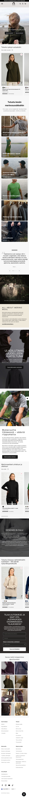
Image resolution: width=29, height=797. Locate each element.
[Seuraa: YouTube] (9, 785)
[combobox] (14, 644)
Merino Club (18, 728)
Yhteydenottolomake (5, 776)
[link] (7, 668)
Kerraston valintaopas (6, 753)
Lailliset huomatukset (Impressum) (20, 756)
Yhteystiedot (18, 742)
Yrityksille (3, 733)
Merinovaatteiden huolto (6, 757)
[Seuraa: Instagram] (6, 785)
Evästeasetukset (19, 767)
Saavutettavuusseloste (21, 765)
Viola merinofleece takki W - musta (10, 508)
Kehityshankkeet (4, 730)
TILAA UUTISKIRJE (14, 649)
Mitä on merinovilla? (5, 748)
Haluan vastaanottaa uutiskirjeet (11, 641)
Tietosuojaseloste (19, 759)
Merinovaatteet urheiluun (10, 456)
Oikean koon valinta (5, 762)
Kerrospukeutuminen (5, 760)
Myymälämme (4, 726)
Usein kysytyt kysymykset (6, 778)
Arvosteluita (18, 735)
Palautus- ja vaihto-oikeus (21, 753)
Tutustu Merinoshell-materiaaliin (14, 367)
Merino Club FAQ (19, 730)
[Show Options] (24, 644)
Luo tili (17, 726)
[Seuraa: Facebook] (2, 785)
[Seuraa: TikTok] (12, 785)
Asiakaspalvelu (4, 774)
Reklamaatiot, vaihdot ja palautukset (21, 762)
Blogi (17, 733)
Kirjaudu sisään (19, 724)
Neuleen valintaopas (5, 751)
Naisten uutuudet (9, 33)
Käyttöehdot (18, 748)
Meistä (2, 724)
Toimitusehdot (19, 751)
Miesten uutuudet (19, 33)
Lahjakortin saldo (19, 737)
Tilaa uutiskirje (19, 740)
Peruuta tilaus (4, 780)
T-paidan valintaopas (5, 755)
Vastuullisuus (4, 728)
